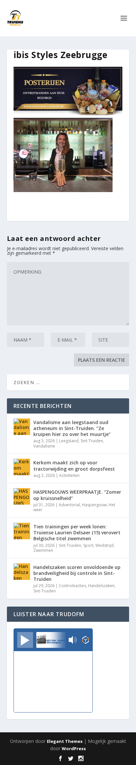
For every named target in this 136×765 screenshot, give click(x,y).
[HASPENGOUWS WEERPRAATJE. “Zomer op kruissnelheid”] (22, 496)
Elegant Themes (65, 741)
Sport (88, 545)
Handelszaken (101, 585)
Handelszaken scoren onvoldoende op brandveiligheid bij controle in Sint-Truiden (76, 573)
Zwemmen (43, 550)
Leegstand (69, 441)
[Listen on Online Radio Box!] (85, 640)
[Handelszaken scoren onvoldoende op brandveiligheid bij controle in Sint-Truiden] (22, 571)
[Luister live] (25, 640)
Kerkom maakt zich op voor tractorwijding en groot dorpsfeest (74, 465)
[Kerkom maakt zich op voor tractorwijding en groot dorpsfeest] (22, 467)
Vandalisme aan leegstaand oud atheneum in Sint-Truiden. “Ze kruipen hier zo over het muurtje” (72, 428)
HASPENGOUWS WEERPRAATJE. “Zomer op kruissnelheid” (77, 495)
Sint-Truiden (92, 441)
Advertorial (69, 505)
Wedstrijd (104, 545)
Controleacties (72, 585)
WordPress (74, 748)
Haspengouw (94, 505)
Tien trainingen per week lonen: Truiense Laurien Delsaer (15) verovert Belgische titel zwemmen (76, 532)
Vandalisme (44, 446)
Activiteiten (69, 475)
